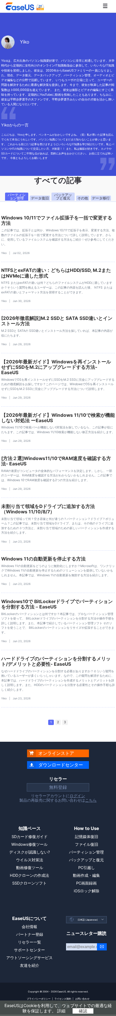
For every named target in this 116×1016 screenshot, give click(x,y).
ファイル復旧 (86, 844)
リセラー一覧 (29, 942)
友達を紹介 (29, 965)
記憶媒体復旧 (86, 836)
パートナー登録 (29, 934)
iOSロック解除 (86, 890)
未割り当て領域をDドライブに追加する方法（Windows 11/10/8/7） (48, 509)
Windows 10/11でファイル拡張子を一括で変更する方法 (56, 220)
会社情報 (29, 926)
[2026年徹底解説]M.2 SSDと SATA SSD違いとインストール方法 (56, 320)
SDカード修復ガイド (30, 836)
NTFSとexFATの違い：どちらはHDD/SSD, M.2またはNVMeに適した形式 (56, 272)
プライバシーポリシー (39, 998)
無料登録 (58, 787)
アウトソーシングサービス (29, 957)
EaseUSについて (29, 918)
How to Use (86, 828)
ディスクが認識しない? (29, 852)
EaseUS (25, 6)
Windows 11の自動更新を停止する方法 (43, 559)
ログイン (77, 795)
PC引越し (86, 867)
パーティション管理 (86, 852)
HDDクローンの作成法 (29, 875)
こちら (91, 800)
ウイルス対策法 (29, 859)
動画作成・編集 (86, 875)
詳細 (61, 1010)
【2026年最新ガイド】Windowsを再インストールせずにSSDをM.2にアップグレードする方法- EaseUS (56, 367)
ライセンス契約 (62, 998)
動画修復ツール (29, 867)
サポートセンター (29, 949)
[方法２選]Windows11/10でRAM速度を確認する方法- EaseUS (56, 461)
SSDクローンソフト (29, 883)
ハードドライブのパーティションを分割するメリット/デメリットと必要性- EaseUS (56, 661)
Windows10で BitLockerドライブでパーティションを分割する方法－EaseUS (57, 604)
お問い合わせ (82, 998)
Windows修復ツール (29, 844)
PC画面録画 (86, 883)
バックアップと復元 (86, 859)
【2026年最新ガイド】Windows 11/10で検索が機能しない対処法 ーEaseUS (58, 417)
